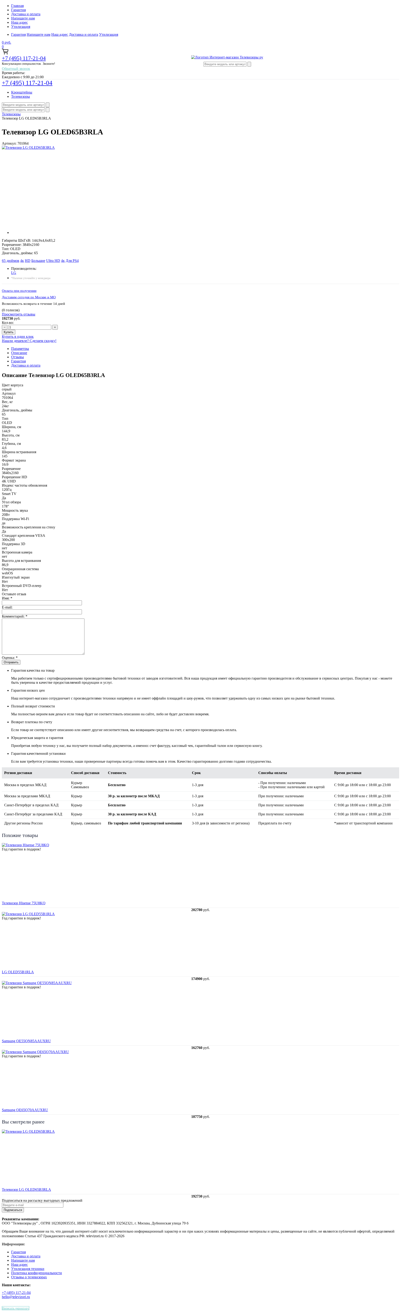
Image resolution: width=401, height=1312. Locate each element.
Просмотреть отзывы (18, 314)
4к (22, 261)
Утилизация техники (27, 1269)
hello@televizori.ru (16, 1297)
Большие (38, 261)
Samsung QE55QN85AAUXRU (26, 1041)
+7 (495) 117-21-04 (24, 58)
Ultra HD (53, 261)
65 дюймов (10, 261)
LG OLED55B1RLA (18, 972)
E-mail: (7, 607)
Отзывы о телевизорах (29, 1277)
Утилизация (20, 27)
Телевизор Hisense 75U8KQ (23, 903)
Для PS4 (72, 261)
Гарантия (18, 10)
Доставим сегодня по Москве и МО (29, 297)
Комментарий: (14, 616)
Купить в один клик (18, 337)
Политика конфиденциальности (36, 1273)
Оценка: (10, 658)
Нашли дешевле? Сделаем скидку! (29, 341)
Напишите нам (23, 18)
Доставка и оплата (25, 14)
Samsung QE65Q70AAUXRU (25, 1110)
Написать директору (15, 1308)
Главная (17, 6)
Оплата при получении (19, 291)
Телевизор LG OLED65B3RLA (26, 1190)
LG (13, 273)
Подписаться (13, 1210)
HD (27, 261)
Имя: (7, 598)
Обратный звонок (16, 69)
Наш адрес (19, 22)
